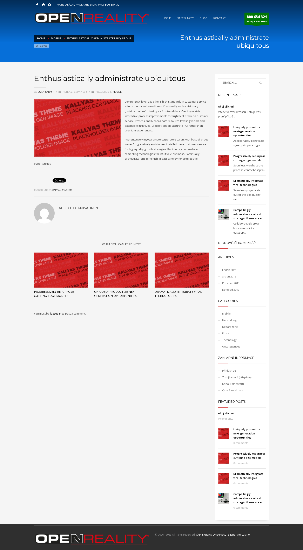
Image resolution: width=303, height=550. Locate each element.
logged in (56, 313)
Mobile (117, 91)
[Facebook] (37, 5)
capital (56, 190)
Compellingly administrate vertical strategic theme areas (247, 214)
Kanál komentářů (233, 384)
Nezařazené (230, 327)
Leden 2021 (229, 270)
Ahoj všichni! (226, 106)
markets (67, 190)
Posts (225, 333)
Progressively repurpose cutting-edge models (54, 294)
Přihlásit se (229, 370)
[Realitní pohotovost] (49, 5)
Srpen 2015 (229, 276)
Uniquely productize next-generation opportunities (115, 294)
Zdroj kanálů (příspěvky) (237, 377)
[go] (260, 82)
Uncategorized (231, 346)
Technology (229, 340)
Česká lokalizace (232, 390)
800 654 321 (113, 4)
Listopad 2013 (230, 289)
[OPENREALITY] (43, 5)
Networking (229, 320)
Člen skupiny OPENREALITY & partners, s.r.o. (223, 534)
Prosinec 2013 (231, 283)
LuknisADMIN (46, 91)
